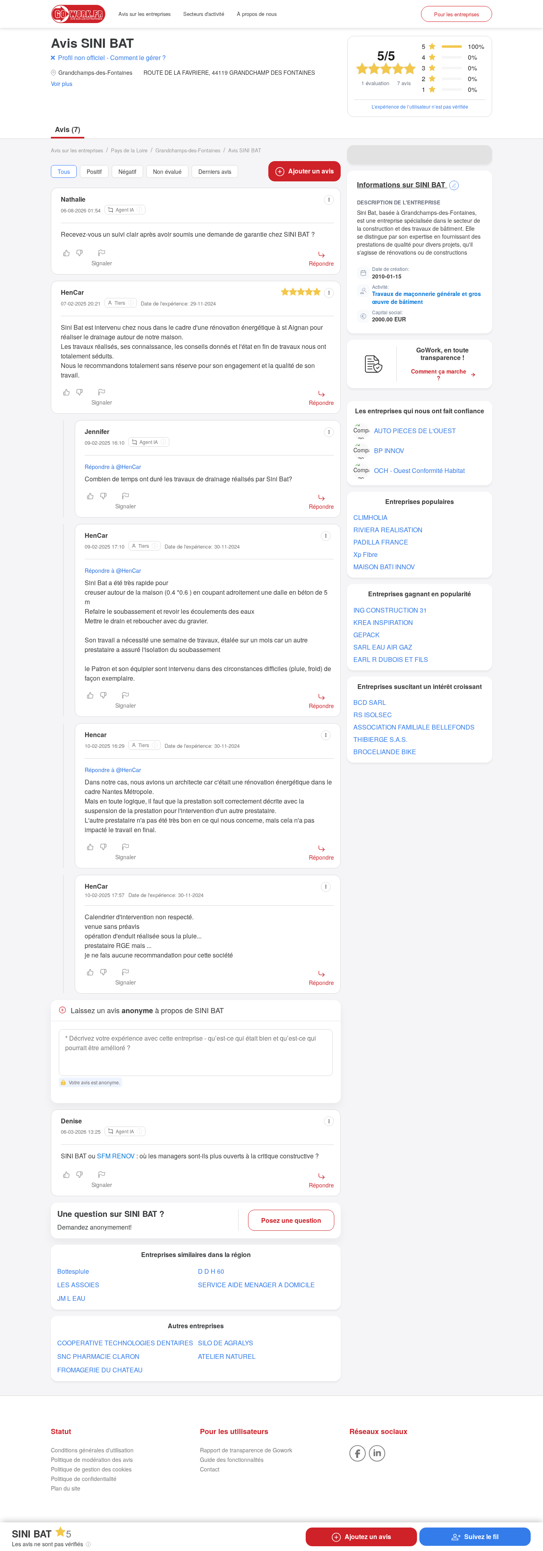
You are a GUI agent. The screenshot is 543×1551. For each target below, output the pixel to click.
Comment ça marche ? (438, 375)
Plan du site (65, 1488)
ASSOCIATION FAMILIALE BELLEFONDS (414, 727)
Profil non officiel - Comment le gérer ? (112, 57)
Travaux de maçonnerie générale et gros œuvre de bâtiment (426, 298)
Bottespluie (73, 1271)
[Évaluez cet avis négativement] (79, 258)
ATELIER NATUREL (227, 1356)
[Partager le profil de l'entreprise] (481, 155)
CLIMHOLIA (370, 517)
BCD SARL (369, 702)
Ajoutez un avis (368, 1536)
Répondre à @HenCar (113, 467)
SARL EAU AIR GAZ (382, 647)
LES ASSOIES (78, 1284)
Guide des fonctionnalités (232, 1459)
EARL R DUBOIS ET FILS (390, 659)
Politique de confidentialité (83, 1479)
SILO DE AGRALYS (225, 1343)
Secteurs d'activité (203, 14)
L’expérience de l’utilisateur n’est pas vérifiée (420, 106)
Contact (209, 1469)
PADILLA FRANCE (380, 542)
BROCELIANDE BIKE (384, 751)
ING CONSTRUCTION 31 (390, 610)
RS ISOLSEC (372, 714)
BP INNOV (389, 450)
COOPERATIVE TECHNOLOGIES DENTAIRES (125, 1343)
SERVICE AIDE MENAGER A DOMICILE (256, 1284)
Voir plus (61, 84)
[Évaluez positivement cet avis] (66, 258)
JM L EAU (71, 1298)
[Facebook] (357, 1452)
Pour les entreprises (456, 14)
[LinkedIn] (377, 1452)
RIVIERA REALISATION (388, 529)
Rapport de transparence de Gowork (246, 1450)
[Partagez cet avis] (329, 200)
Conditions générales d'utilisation (92, 1450)
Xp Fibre (365, 554)
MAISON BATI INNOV (384, 566)
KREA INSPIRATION (383, 622)
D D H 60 (211, 1271)
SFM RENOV (116, 1155)
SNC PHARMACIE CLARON (98, 1356)
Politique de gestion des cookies (91, 1469)
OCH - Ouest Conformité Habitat (419, 470)
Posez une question (291, 1220)
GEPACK (366, 634)
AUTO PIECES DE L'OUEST (415, 430)
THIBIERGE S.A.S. (380, 739)
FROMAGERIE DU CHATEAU (100, 1370)
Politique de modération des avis (92, 1459)
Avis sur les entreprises (144, 14)
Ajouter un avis (311, 170)
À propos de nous (257, 14)
